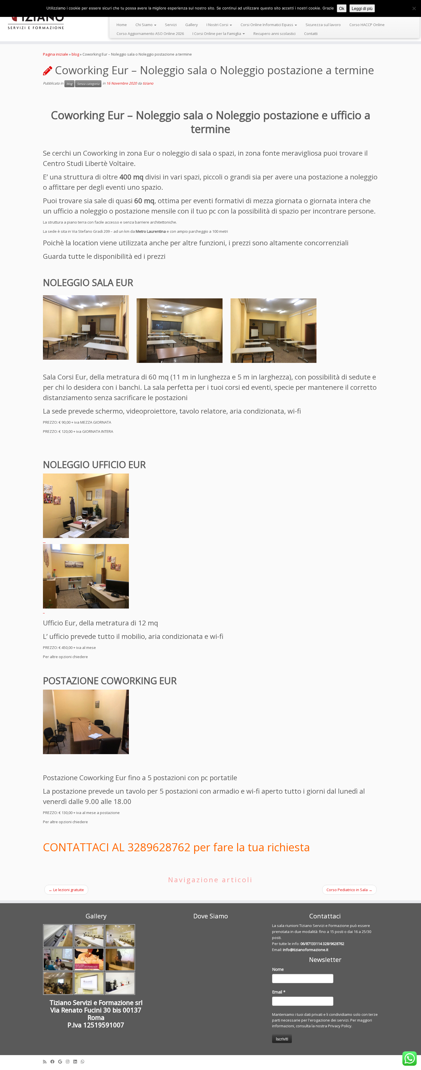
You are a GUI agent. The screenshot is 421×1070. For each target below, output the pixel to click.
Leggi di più (362, 8)
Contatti (311, 33)
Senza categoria (88, 84)
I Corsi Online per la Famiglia (217, 33)
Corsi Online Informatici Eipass (267, 24)
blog (75, 54)
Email (279, 992)
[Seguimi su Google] (62, 1062)
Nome (278, 969)
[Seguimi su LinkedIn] (77, 1062)
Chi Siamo (144, 24)
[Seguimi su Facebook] (54, 1062)
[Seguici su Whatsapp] (84, 1062)
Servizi (171, 24)
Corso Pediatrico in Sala (349, 889)
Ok (341, 8)
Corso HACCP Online (367, 24)
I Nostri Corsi (217, 24)
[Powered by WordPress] (210, 1060)
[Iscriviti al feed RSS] (46, 1062)
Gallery (191, 24)
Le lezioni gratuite (66, 889)
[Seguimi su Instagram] (69, 1062)
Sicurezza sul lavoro (323, 24)
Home (122, 24)
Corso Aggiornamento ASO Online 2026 (150, 33)
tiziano (148, 83)
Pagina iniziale (55, 54)
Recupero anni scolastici (274, 33)
